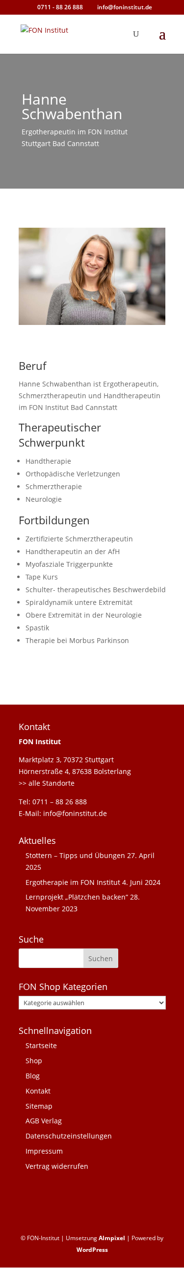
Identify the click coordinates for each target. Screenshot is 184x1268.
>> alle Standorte (47, 783)
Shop (34, 1060)
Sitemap (39, 1106)
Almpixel (112, 1238)
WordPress (92, 1250)
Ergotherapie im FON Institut (73, 882)
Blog (33, 1075)
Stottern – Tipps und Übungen (75, 855)
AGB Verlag (44, 1120)
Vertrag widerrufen (57, 1166)
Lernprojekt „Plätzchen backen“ (77, 897)
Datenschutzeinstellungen (69, 1135)
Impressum (44, 1151)
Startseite (41, 1045)
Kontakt (38, 1091)
